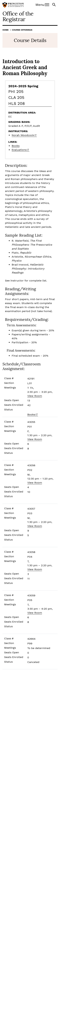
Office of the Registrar (17, 16)
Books (16, 145)
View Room (34, 395)
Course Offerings (22, 30)
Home (5, 30)
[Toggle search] (54, 4)
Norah (23, 135)
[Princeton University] (13, 5)
